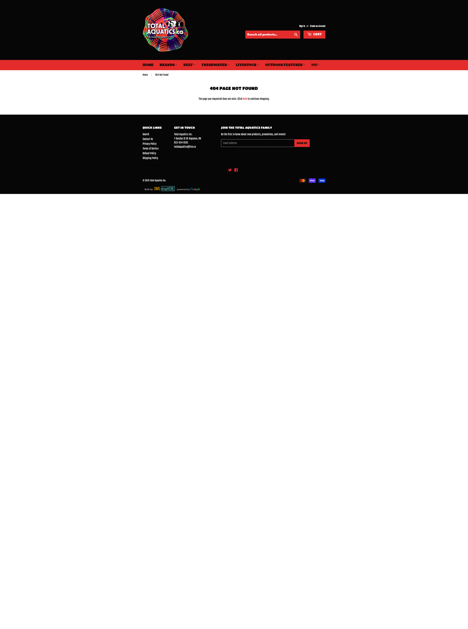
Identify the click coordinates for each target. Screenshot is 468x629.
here (245, 98)
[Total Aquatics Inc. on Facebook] (236, 170)
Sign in (302, 26)
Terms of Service (150, 148)
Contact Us (148, 139)
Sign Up (302, 143)
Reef (188, 65)
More (314, 65)
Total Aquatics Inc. (158, 180)
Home (148, 65)
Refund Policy (149, 153)
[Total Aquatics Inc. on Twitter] (230, 170)
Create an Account (317, 26)
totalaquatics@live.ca (185, 146)
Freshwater (215, 65)
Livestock (246, 65)
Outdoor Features (284, 65)
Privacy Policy (149, 143)
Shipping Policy (150, 158)
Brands (167, 65)
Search (146, 134)
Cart (317, 34)
